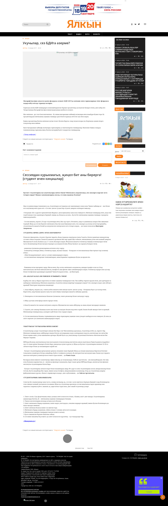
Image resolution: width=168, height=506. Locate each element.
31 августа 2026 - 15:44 (122, 45)
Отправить (105, 165)
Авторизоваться (91, 165)
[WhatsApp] (108, 144)
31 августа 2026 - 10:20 (122, 72)
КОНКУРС (96, 34)
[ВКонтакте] (104, 144)
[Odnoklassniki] (131, 24)
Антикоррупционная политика (30, 489)
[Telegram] (111, 144)
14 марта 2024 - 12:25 (121, 177)
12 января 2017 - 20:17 (34, 183)
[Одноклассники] (106, 144)
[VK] (134, 24)
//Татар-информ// (29, 134)
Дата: (117, 152)
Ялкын (27, 38)
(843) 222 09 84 (142, 458)
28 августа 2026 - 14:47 (122, 87)
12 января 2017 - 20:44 (34, 48)
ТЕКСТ (70, 34)
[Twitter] (138, 24)
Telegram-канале (59, 139)
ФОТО (87, 34)
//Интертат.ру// (29, 421)
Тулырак (149, 492)
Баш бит (90, 448)
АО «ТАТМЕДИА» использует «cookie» (32, 491)
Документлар (79, 448)
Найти (119, 156)
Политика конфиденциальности (30, 497)
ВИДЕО (78, 34)
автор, (25, 48)
